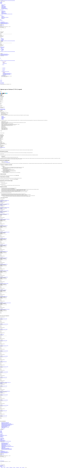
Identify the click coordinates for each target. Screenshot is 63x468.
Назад (4, 62)
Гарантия (1, 439)
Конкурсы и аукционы (4, 13)
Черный (1, 94)
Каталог (1, 430)
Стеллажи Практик (4, 445)
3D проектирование (4, 7)
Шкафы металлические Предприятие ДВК (6, 423)
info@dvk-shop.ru (2, 25)
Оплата (2, 118)
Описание (3, 116)
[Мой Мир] (2, 93)
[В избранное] (0, 222)
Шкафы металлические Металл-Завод (6, 444)
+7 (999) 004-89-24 (4, 23)
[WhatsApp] (5, 93)
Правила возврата (4, 12)
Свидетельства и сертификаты (5, 17)
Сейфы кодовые (3, 427)
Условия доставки (4, 11)
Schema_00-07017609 (2, 147)
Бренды (2, 16)
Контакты (3, 18)
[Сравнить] (0, 91)
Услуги (1, 432)
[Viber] (4, 93)
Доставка (3, 5)
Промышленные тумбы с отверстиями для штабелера (8, 446)
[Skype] (6, 93)
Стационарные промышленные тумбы (6, 425)
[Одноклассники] (1, 93)
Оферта (1, 466)
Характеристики (3, 117)
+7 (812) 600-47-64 (4, 22)
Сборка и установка (4, 6)
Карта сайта (1, 465)
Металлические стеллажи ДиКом (5, 422)
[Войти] (0, 57)
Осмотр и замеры (3, 4)
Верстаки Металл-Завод (4, 426)
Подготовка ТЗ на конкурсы (5, 8)
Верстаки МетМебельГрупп (5, 443)
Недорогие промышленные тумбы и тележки (7, 449)
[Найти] (0, 37)
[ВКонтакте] (0, 93)
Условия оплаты (2, 438)
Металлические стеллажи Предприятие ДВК (7, 448)
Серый (1, 95)
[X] (3, 93)
